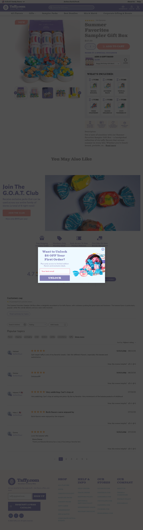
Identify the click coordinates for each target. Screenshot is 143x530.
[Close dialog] (103, 249)
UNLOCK (54, 278)
